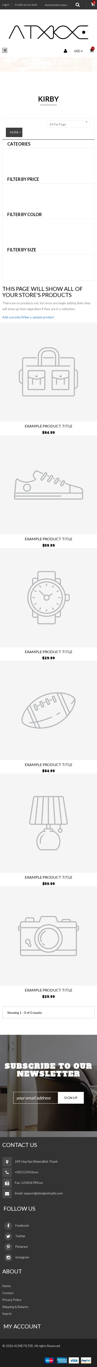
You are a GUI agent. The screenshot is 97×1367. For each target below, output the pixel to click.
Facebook (22, 1225)
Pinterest (21, 1246)
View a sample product (38, 317)
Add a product (12, 317)
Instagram (22, 1257)
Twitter (20, 1236)
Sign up (70, 1098)
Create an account (26, 4)
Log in (5, 4)
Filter (14, 132)
